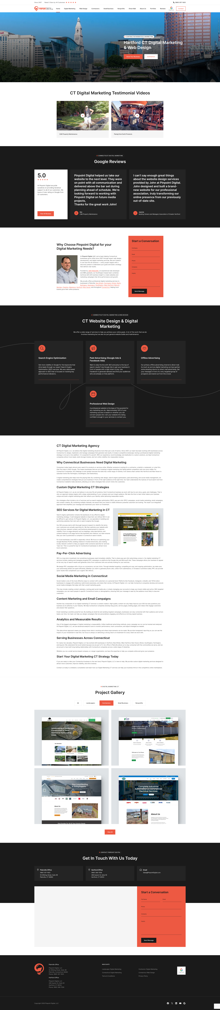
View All (110, 832)
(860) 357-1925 (180, 2)
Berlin (119, 283)
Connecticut (106, 287)
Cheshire (65, 287)
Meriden (59, 287)
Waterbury (72, 287)
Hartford (79, 287)
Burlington (83, 285)
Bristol (114, 283)
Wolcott (116, 285)
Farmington (107, 283)
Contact (181, 8)
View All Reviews (45, 214)
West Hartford (108, 285)
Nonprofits (139, 703)
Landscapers (90, 703)
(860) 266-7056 (96, 872)
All (78, 703)
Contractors (151, 56)
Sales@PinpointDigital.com (152, 872)
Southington (99, 285)
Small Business (123, 703)
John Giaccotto (93, 271)
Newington (91, 285)
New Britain (99, 283)
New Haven (86, 287)
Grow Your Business (133, 56)
